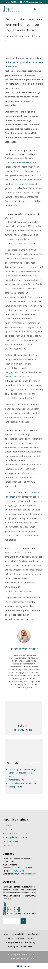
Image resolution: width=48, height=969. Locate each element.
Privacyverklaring (14, 942)
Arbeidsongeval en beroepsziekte (17, 833)
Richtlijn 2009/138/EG (18, 162)
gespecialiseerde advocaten (22, 597)
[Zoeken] (23, 921)
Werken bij (30, 942)
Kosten (9, 938)
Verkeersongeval (10, 829)
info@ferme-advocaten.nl (25, 873)
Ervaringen (13, 946)
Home (5, 934)
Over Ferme (8, 845)
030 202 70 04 (13, 2)
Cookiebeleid (27, 946)
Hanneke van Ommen (20, 36)
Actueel (30, 938)
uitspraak (24, 183)
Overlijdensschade (10, 841)
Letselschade (8, 825)
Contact (20, 938)
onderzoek (27, 443)
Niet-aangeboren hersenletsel (15, 837)
